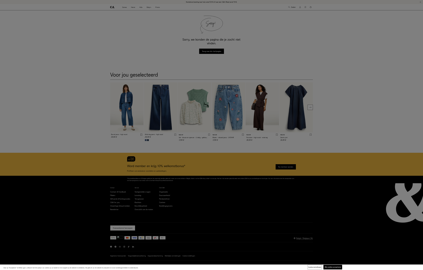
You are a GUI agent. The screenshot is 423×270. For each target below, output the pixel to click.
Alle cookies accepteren (333, 267)
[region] (211, 267)
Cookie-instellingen (314, 267)
